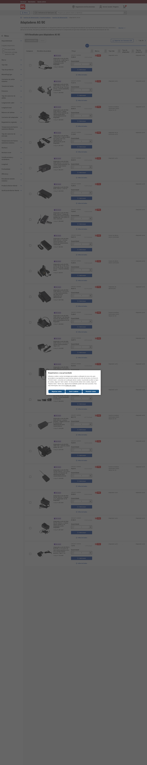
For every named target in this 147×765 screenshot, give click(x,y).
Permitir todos (91, 391)
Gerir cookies (73, 391)
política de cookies (71, 385)
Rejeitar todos (57, 391)
